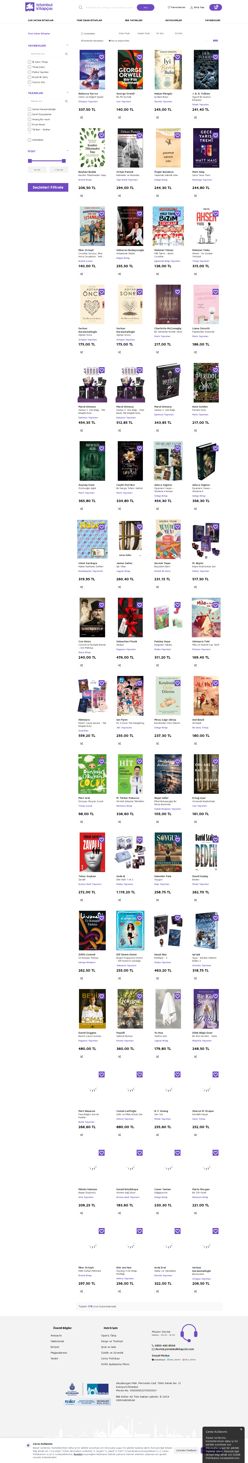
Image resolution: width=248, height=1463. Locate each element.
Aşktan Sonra (123, 334)
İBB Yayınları (133, 20)
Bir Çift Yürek (199, 1192)
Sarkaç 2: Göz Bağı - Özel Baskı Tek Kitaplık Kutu (130, 411)
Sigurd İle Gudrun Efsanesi (201, 98)
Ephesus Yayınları (88, 417)
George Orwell (125, 93)
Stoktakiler (38, 139)
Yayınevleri (212, 20)
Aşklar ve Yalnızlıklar (165, 1270)
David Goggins (87, 1032)
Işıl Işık (196, 954)
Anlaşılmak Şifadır (125, 253)
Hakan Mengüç (163, 93)
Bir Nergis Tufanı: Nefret (129, 488)
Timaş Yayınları (200, 261)
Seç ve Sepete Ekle (120, 40)
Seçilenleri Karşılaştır (93, 40)
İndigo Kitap (161, 179)
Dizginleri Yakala (163, 644)
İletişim (55, 1346)
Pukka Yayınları (40, 71)
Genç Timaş (198, 1118)
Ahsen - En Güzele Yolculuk (202, 255)
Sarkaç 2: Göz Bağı (164, 409)
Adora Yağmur (163, 484)
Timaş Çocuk (85, 805)
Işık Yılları (121, 566)
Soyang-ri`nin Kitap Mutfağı (126, 1272)
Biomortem (198, 1273)
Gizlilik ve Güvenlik (112, 1352)
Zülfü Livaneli (86, 954)
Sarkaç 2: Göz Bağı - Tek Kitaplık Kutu (91, 411)
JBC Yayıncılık (124, 727)
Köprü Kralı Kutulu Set (203, 566)
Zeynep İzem (86, 484)
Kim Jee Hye (123, 1267)
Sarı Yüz (158, 1114)
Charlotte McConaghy (168, 328)
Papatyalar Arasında (203, 331)
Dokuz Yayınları (200, 571)
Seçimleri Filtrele (48, 187)
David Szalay (200, 876)
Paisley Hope (162, 641)
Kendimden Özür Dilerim (167, 722)
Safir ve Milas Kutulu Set (129, 1114)
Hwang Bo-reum (41, 119)
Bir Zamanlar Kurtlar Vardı (168, 331)
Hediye (120, 644)
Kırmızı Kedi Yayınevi (89, 884)
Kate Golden (200, 406)
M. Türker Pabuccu (127, 797)
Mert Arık (84, 797)
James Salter (124, 563)
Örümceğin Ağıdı (87, 488)
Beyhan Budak (87, 171)
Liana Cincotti (201, 328)
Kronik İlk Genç (40, 77)
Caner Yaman (162, 1189)
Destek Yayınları (163, 101)
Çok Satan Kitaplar (40, 20)
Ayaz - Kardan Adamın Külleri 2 (204, 959)
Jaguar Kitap (123, 571)
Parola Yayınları (125, 1040)
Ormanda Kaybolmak (203, 801)
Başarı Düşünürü (87, 1192)
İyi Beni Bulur (161, 96)
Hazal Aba (160, 954)
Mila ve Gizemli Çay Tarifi (205, 644)
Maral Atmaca (87, 406)
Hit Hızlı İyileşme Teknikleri (130, 801)
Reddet (78, 1454)
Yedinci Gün (160, 1035)
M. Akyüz (197, 563)
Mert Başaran (86, 1111)
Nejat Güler (161, 797)
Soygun (158, 879)
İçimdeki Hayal (200, 1114)
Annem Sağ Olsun (125, 1192)
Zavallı (81, 879)
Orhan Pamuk (124, 171)
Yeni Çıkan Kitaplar (89, 20)
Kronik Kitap (85, 179)
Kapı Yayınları (161, 884)
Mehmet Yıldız (201, 250)
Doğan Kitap (123, 258)
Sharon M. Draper (203, 1111)
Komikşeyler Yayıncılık (90, 571)
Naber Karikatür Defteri (90, 566)
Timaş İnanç (38, 66)
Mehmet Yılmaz (163, 250)
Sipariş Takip (108, 1335)
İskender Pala (162, 876)
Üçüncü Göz (38, 82)
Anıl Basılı (198, 719)
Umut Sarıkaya (87, 563)
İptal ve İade (108, 1346)
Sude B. (121, 876)
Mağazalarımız (59, 1352)
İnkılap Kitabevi (86, 962)
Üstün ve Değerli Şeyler (91, 96)
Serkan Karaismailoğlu (44, 109)
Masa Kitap (84, 652)
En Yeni (160, 33)
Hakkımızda (57, 1341)
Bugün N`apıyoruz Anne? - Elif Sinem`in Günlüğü (129, 959)
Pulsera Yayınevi (201, 649)
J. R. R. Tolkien (201, 93)
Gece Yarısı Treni (201, 175)
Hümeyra (84, 719)
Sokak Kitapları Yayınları (167, 808)
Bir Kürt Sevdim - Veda (204, 1035)
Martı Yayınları (162, 336)
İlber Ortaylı (86, 250)
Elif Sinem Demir (126, 954)
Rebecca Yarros (88, 93)
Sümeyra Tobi (201, 641)
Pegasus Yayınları (126, 649)
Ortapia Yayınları (87, 339)
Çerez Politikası (110, 1358)
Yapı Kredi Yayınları (127, 179)
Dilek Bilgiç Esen (202, 1032)
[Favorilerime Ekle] (102, 57)
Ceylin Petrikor (125, 484)
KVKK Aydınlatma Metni (115, 1364)
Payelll (120, 1032)
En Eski (178, 33)
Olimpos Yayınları (88, 101)
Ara (145, 7)
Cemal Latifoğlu (126, 1111)
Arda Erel (160, 1267)
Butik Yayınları (86, 1122)
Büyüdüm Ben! (162, 566)
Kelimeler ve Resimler (128, 175)
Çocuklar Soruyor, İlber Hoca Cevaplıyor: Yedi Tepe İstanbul (90, 255)
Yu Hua (158, 1032)
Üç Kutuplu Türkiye (88, 957)
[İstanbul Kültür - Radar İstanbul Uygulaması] (87, 1402)
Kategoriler (174, 20)
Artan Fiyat (124, 33)
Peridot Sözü (199, 409)
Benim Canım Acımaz (89, 1035)
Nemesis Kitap (124, 805)
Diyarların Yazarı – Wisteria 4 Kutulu (164, 490)
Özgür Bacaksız (164, 171)
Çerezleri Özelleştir (186, 1450)
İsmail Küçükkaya (127, 1189)
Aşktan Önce (85, 334)
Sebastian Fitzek (126, 641)
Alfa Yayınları (85, 1197)
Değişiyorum (161, 1192)
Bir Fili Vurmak (123, 96)
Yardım (54, 1358)
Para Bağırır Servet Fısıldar (88, 1116)
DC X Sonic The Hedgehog (130, 722)
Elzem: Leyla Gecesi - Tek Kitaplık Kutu (92, 724)
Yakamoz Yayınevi (126, 965)
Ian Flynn (122, 719)
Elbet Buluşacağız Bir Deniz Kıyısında (165, 803)
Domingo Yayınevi (202, 179)
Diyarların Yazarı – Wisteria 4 (202, 490)
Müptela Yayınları (202, 1040)
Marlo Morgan (201, 1189)
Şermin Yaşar (162, 563)
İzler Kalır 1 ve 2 (124, 879)
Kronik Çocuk (85, 261)
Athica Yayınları (125, 1118)
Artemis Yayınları (201, 965)
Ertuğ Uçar (199, 797)
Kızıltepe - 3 (160, 957)
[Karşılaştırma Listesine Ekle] (81, 118)
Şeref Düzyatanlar (42, 114)
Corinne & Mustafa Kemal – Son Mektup (92, 646)
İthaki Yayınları (200, 104)
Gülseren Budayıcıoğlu (130, 250)
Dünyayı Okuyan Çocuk (90, 801)
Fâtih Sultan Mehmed (89, 1270)
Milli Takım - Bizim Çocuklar (163, 255)
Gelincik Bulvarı (124, 1035)
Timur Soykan (87, 876)
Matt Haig (198, 171)
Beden (195, 879)
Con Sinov (84, 641)
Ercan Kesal (38, 124)
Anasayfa (56, 1335)
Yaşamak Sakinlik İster (166, 175)
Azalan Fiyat (144, 33)
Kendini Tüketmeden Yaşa (92, 175)
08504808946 (125, 1400)
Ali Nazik (196, 722)
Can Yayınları (123, 101)
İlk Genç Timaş (40, 61)
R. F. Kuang (161, 1111)
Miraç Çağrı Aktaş (165, 719)
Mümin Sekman (87, 1189)
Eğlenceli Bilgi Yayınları (167, 261)
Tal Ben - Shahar (41, 129)
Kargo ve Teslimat (112, 1341)
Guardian (83, 730)
